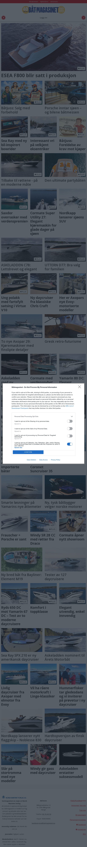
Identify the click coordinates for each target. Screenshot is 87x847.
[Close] (80, 387)
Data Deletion (31, 460)
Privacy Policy (55, 460)
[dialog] (43, 423)
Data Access (43, 460)
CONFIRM (28, 452)
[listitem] (43, 416)
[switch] (70, 421)
